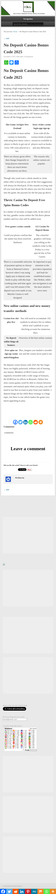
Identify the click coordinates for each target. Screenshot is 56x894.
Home (15, 32)
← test (6, 38)
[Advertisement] (28, 535)
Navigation (28, 19)
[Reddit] (35, 422)
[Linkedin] (25, 422)
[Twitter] (20, 422)
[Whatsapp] (30, 422)
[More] (40, 422)
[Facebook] (15, 422)
